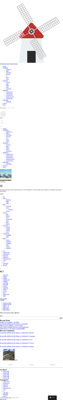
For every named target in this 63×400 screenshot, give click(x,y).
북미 (7, 146)
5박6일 (5, 278)
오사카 (5, 291)
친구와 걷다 (9, 160)
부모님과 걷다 (10, 159)
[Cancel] (3, 114)
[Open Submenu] (8, 130)
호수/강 (8, 136)
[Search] (1, 118)
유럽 (7, 147)
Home (4, 128)
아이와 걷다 (9, 157)
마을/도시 (8, 131)
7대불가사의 (6, 279)
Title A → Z (6, 305)
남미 (7, 149)
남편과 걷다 (9, 156)
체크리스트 (6, 294)
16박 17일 (5, 275)
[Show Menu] (0, 126)
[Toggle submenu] (6, 198)
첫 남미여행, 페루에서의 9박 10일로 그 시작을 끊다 (14, 324)
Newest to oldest (7, 303)
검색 (1, 316)
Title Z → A (6, 307)
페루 (4, 296)
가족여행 (5, 283)
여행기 (5, 289)
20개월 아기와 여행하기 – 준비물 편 (9, 322)
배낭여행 (5, 284)
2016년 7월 (6, 378)
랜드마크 (8, 135)
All (4, 196)
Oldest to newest (7, 304)
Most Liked (6, 308)
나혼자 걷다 (9, 154)
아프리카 (8, 151)
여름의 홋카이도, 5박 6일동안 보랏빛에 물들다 (12, 328)
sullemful (31, 332)
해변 (7, 133)
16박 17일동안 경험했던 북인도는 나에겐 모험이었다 (14, 327)
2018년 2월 (6, 376)
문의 (4, 167)
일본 (4, 292)
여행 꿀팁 (5, 162)
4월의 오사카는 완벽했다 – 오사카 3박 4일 (11, 325)
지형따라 (5, 130)
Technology (32, 336)
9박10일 (5, 281)
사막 (7, 141)
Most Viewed (6, 309)
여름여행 (5, 288)
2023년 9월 (6, 373)
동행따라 (5, 152)
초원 (7, 139)
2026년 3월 (6, 371)
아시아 (8, 144)
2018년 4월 (6, 374)
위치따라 (5, 143)
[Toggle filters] (0, 268)
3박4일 (5, 276)
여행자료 (8, 164)
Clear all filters (3, 298)
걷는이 (5, 165)
